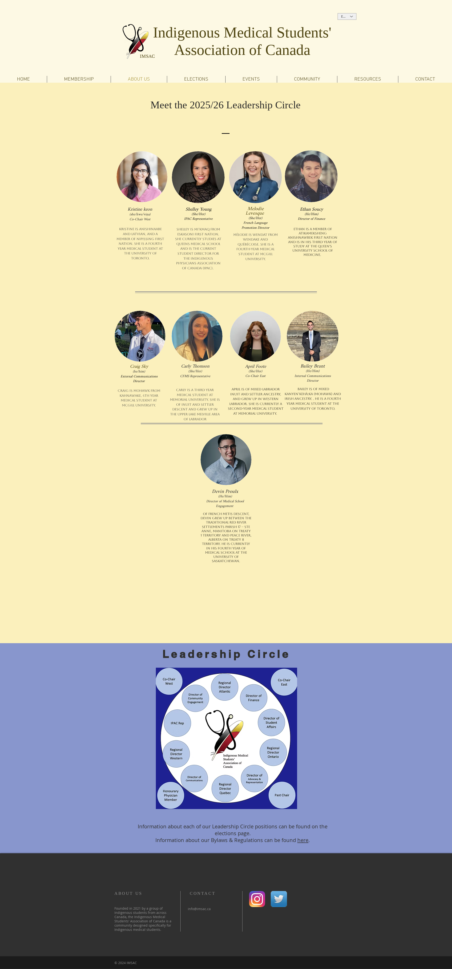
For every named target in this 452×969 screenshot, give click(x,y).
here (302, 840)
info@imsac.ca (199, 909)
